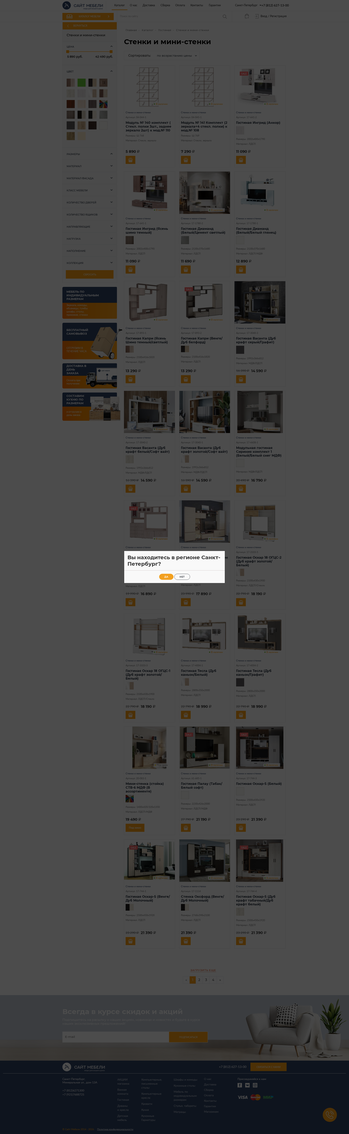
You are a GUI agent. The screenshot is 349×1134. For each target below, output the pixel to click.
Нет (182, 576)
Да (166, 576)
